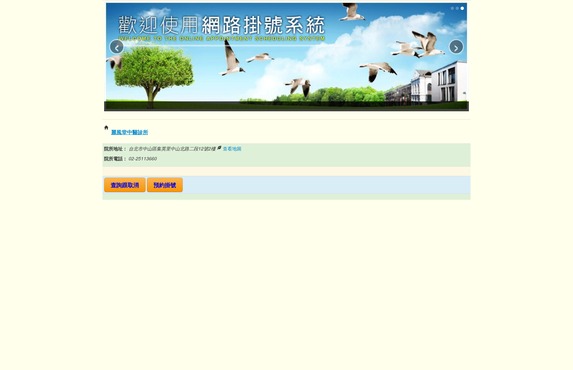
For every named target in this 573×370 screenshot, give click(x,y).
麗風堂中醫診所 (129, 132)
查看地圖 (232, 148)
